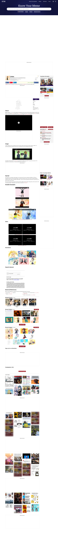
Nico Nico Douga (27, 114)
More (49, 1)
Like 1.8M (36, 82)
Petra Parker (48, 179)
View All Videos (22, 324)
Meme (36, 99)
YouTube (25, 182)
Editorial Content (37, 11)
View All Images (22, 346)
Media (39, 1)
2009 (33, 103)
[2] (5, 293)
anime (13, 113)
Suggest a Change (44, 127)
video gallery (24, 84)
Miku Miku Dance (16, 208)
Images (26, 11)
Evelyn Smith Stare (42, 86)
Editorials (45, 1)
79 (36, 79)
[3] (11, 182)
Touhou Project (30, 219)
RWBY (41, 179)
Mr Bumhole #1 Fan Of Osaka (46, 132)
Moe (35, 113)
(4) (45, 129)
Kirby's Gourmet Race (27, 234)
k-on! (33, 107)
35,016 (37, 77)
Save (11, 82)
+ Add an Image (36, 327)
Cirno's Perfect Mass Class (19, 234)
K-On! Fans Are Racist (16, 306)
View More (46, 95)
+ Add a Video (36, 309)
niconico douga (36, 107)
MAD (21, 114)
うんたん (11, 292)
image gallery (16, 84)
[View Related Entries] (21, 77)
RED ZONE (20, 245)
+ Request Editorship (50, 129)
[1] (5, 292)
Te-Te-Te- (25, 245)
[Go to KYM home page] (3, 1)
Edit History (51, 127)
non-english (34, 108)
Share (8, 82)
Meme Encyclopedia (33, 1)
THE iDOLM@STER (21, 219)
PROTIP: (7, 84)
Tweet (15, 82)
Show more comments (22, 371)
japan (37, 108)
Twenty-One (44, 137)
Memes (31, 11)
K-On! (17, 77)
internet (16, 160)
